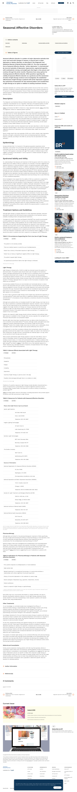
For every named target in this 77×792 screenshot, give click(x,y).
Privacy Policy (53, 784)
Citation (56, 116)
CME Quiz (53, 2)
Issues (34, 2)
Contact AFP (54, 776)
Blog (47, 2)
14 (13, 263)
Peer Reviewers (43, 771)
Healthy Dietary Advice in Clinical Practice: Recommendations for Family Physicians (44, 715)
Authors (41, 769)
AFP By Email (55, 773)
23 (10, 389)
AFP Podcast (66, 775)
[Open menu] (3, 3)
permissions (29, 760)
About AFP (66, 769)
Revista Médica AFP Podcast (68, 778)
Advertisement (38, 7)
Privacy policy (12, 788)
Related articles (58, 119)
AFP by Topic (40, 2)
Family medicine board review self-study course (64, 154)
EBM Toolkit (66, 781)
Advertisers (42, 776)
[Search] (73, 3)
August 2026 (31, 710)
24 (11, 389)
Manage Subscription (56, 771)
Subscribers (42, 773)
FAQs (65, 783)
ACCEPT (57, 787)
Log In (4, 686)
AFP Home (30, 769)
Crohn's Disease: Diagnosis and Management (36, 717)
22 (13, 381)
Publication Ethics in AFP (68, 772)
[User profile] (70, 3)
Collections (30, 776)
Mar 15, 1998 (38, 18)
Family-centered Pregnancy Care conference (63, 238)
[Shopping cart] (68, 3)
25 (40, 546)
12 (39, 546)
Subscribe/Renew (55, 769)
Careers (53, 778)
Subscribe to (57, 729)
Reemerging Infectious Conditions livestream (62, 196)
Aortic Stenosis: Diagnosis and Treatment (35, 719)
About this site (5, 788)
